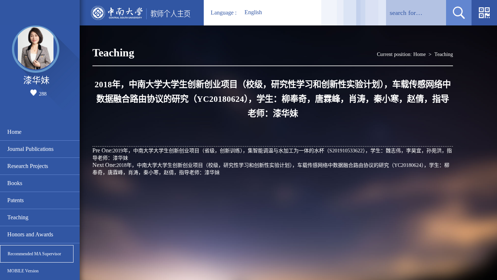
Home (14, 132)
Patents (15, 200)
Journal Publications (30, 149)
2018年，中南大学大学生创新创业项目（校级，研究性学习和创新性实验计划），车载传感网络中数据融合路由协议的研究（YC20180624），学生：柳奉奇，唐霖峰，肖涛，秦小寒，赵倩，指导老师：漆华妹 (270, 168)
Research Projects (27, 166)
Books (14, 183)
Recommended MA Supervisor (34, 253)
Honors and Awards (30, 234)
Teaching (17, 217)
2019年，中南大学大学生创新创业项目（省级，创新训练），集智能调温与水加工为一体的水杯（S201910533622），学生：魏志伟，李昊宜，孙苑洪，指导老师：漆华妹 (272, 154)
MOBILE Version (23, 270)
